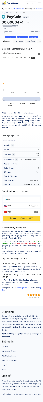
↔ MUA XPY (33, 37)
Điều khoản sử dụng (9, 356)
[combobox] (31, 3)
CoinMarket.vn (21, 394)
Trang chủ (5, 13)
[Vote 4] (36, 295)
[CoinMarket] (9, 3)
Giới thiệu (5, 346)
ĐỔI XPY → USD (22, 37)
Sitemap (5, 370)
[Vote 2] (31, 295)
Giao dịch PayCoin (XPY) (22, 218)
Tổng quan (7, 41)
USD (9, 206)
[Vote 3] (33, 295)
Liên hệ (4, 365)
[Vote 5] (39, 295)
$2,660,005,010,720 (17, 9)
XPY (8, 199)
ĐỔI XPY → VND (11, 37)
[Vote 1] (28, 295)
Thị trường (19, 41)
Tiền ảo (12, 13)
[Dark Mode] (3, 8)
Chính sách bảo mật (9, 351)
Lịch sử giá (31, 41)
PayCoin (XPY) (20, 13)
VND (9, 212)
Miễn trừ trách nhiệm (9, 360)
